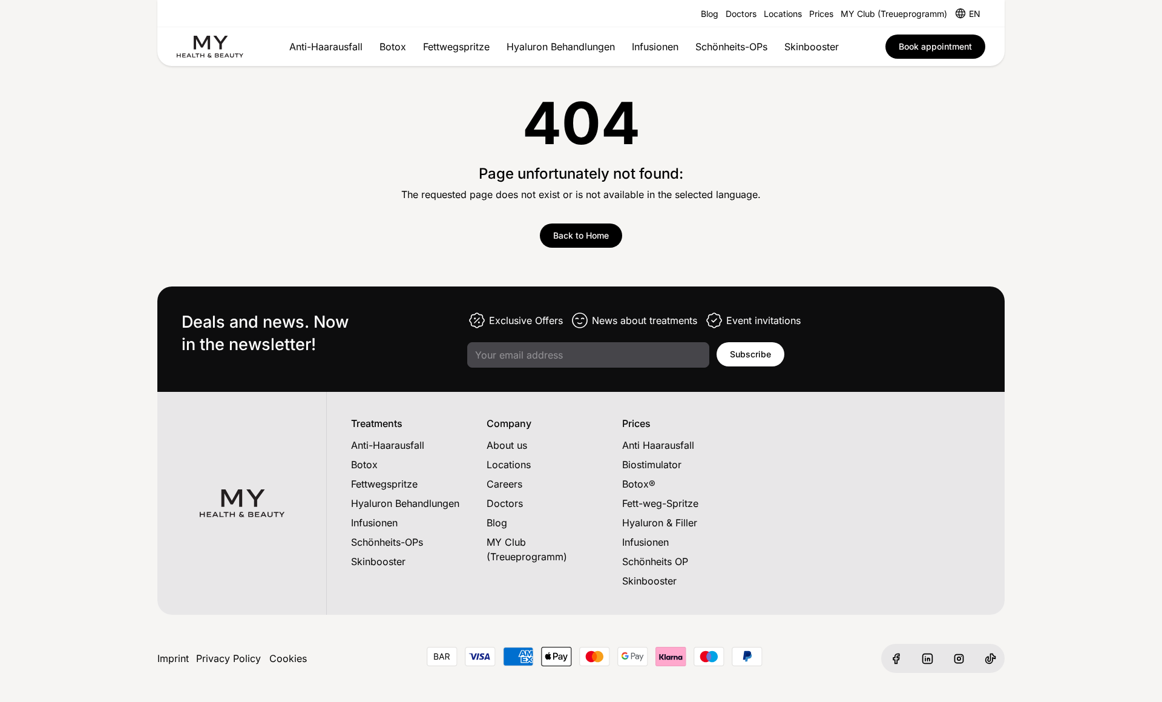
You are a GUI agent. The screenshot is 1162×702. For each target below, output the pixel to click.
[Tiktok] (990, 658)
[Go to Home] (210, 47)
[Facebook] (896, 658)
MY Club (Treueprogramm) (894, 13)
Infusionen (655, 47)
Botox (392, 47)
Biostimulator (651, 465)
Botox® (638, 484)
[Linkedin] (927, 658)
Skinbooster (811, 47)
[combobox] (974, 13)
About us (507, 445)
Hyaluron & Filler (659, 523)
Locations (783, 13)
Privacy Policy (228, 658)
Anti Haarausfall (658, 445)
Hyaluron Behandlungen (561, 47)
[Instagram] (959, 658)
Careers (504, 484)
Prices (821, 13)
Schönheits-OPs (731, 47)
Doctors (741, 13)
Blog (709, 13)
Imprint (173, 658)
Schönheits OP (655, 561)
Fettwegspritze (456, 47)
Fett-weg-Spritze (660, 503)
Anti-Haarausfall (326, 47)
